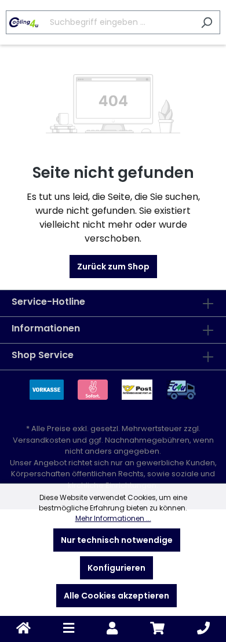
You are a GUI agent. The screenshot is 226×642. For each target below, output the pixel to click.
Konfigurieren (116, 568)
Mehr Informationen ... (113, 518)
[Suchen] (206, 22)
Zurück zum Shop (113, 266)
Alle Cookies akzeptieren (116, 595)
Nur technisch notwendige (117, 540)
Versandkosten (42, 440)
